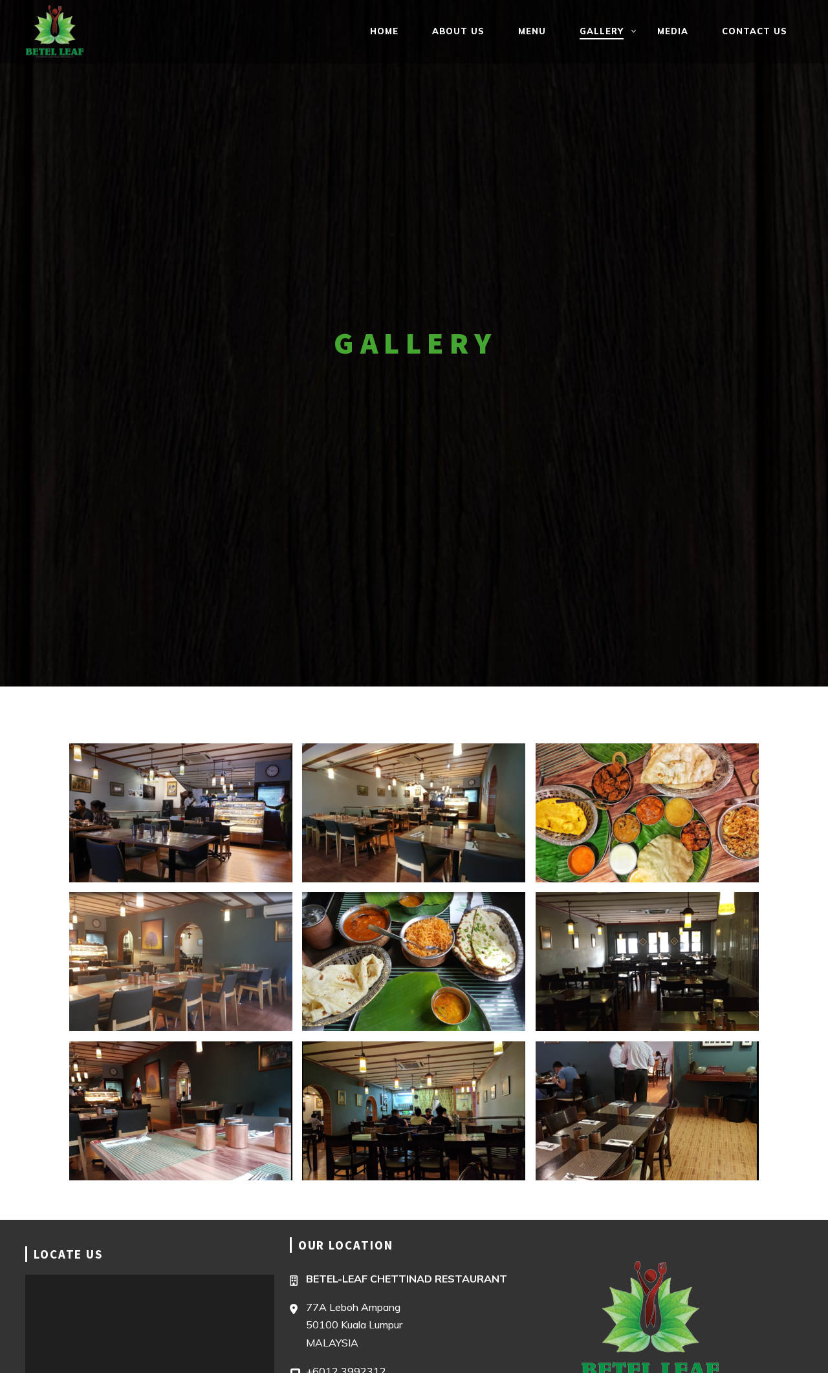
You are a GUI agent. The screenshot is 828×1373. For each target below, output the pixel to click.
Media (672, 31)
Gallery (602, 31)
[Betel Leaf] (70, 31)
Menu (532, 31)
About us (458, 31)
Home (384, 31)
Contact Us (754, 31)
